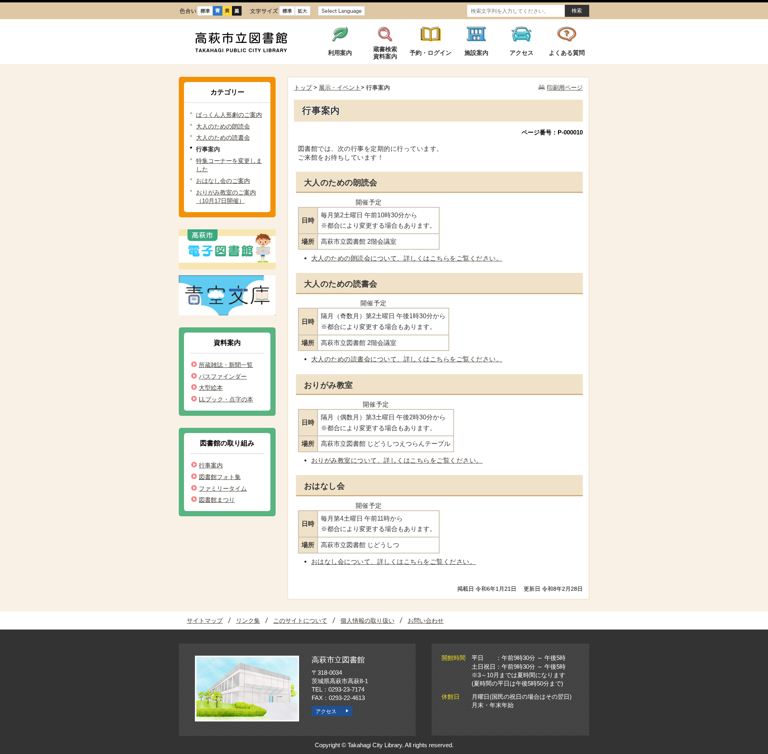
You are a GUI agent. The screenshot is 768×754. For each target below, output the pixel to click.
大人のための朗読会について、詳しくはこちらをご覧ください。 (406, 258)
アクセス (326, 711)
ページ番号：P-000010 (552, 132)
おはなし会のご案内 (223, 180)
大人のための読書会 (223, 137)
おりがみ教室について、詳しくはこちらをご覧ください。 (397, 460)
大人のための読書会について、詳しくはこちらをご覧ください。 (406, 359)
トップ (303, 87)
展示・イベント (340, 87)
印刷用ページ (565, 87)
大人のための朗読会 (223, 126)
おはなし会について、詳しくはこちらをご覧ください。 (393, 561)
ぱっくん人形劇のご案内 (229, 114)
